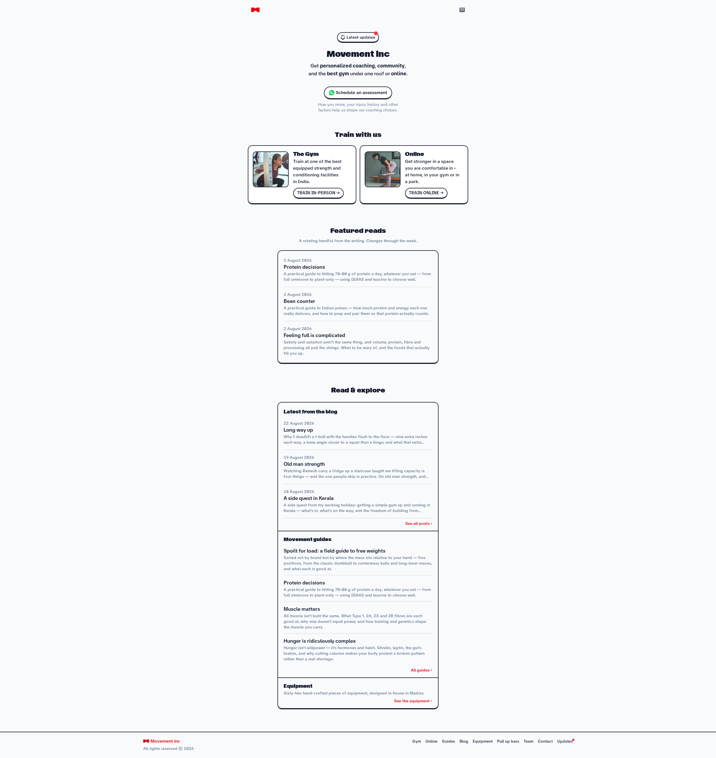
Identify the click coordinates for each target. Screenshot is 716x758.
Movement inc (165, 741)
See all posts (417, 523)
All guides (420, 670)
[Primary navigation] (455, 10)
